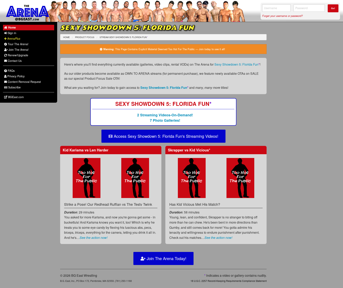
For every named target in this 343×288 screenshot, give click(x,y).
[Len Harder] (135, 177)
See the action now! (93, 237)
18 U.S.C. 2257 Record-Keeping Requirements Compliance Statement (229, 280)
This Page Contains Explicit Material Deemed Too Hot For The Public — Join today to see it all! (170, 49)
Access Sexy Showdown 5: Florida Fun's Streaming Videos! (165, 136)
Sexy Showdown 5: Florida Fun (237, 64)
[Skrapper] (191, 177)
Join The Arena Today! (165, 258)
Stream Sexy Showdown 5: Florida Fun (123, 37)
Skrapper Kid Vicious (189, 150)
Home (66, 37)
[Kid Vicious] (240, 177)
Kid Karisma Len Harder (85, 150)
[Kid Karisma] (86, 177)
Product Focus (84, 37)
